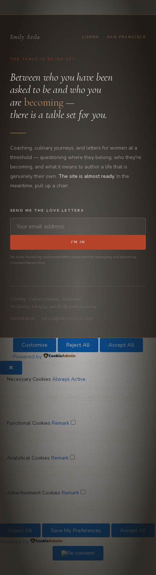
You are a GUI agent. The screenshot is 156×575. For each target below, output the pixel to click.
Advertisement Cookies (33, 492)
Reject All (78, 344)
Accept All (121, 344)
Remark (60, 423)
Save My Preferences (76, 530)
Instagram (22, 319)
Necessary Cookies (29, 379)
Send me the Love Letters (47, 210)
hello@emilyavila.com (67, 319)
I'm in (78, 242)
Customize (35, 344)
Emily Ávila (25, 37)
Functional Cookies (28, 423)
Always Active (69, 379)
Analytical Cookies (28, 457)
